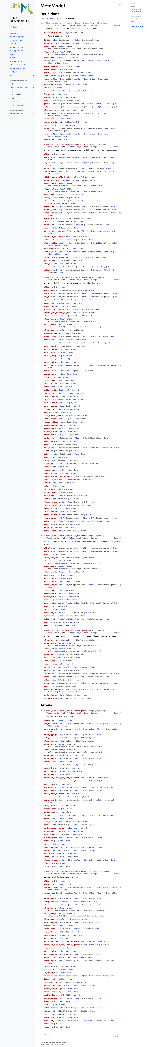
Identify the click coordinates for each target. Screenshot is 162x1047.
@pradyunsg (59, 1044)
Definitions (133, 7)
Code (12, 91)
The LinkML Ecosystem (18, 65)
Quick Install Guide (17, 40)
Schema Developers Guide (19, 87)
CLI (11, 84)
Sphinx (49, 1044)
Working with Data (16, 51)
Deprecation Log (18, 105)
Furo (65, 1044)
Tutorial (13, 44)
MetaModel (16, 94)
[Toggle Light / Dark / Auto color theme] (120, 4)
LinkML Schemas (16, 47)
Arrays (132, 21)
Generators (14, 54)
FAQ (11, 75)
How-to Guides (15, 58)
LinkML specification (17, 68)
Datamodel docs (51, 18)
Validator (15, 101)
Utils (13, 98)
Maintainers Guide (16, 114)
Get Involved (15, 72)
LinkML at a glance (17, 37)
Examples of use (16, 61)
